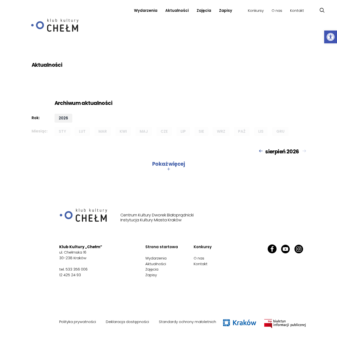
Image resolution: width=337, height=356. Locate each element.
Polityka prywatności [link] (77, 321)
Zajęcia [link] (151, 269)
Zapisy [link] (225, 10)
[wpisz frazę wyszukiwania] (322, 10)
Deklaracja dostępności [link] (127, 321)
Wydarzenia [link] (145, 10)
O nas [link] (277, 10)
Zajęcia (204, 10)
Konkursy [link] (256, 10)
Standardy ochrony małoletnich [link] (187, 321)
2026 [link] (63, 118)
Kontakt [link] (297, 10)
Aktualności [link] (177, 10)
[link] (330, 37)
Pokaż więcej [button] (168, 166)
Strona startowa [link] (161, 246)
